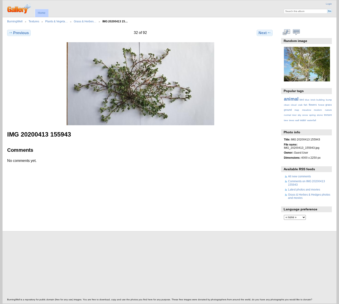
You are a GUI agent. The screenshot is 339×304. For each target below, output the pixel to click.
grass (328, 104)
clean (287, 105)
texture (328, 114)
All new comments (299, 176)
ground (288, 109)
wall (297, 120)
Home (41, 13)
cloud (294, 105)
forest (321, 105)
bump (329, 99)
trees (291, 120)
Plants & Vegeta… (56, 21)
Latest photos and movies (304, 189)
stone (320, 115)
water (303, 120)
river (294, 115)
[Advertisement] (145, 266)
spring (312, 115)
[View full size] (140, 83)
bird (302, 99)
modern (318, 110)
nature (328, 110)
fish (305, 105)
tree (286, 120)
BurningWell (15, 21)
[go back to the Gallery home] (19, 8)
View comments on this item (296, 32)
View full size (286, 32)
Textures (34, 21)
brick (313, 99)
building (320, 99)
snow (305, 115)
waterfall (311, 120)
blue (307, 99)
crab (300, 105)
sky (299, 115)
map (296, 110)
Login (329, 4)
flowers (313, 104)
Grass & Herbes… (85, 21)
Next (263, 33)
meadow (306, 110)
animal (291, 98)
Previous (21, 33)
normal (287, 115)
